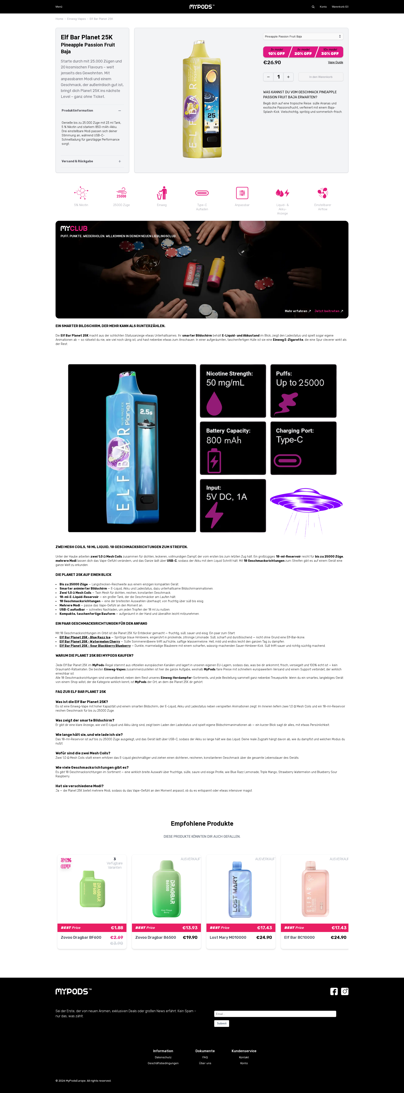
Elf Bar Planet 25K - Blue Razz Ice (85, 637)
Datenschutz (163, 1057)
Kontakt (244, 1057)
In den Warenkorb (320, 77)
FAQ (205, 1057)
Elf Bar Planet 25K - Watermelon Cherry (90, 641)
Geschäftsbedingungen (163, 1063)
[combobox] (303, 36)
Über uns (205, 1063)
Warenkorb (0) (340, 6)
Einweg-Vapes (76, 18)
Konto (323, 6)
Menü (59, 6)
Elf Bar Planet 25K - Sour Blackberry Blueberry (95, 646)
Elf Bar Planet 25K (101, 18)
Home (59, 18)
